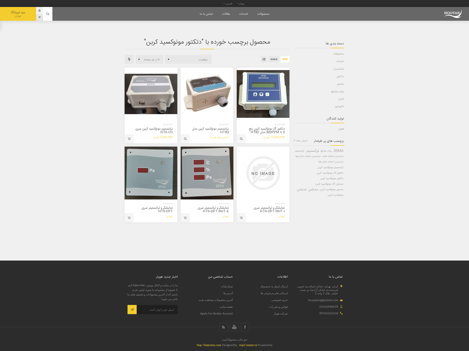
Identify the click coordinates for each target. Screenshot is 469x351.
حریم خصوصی (279, 299)
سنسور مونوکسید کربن (332, 189)
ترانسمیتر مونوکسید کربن (330, 167)
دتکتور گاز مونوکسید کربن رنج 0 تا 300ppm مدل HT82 (267, 130)
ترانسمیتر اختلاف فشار (333, 156)
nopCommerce (248, 345)
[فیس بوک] (245, 327)
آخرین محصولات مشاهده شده (216, 299)
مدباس (313, 189)
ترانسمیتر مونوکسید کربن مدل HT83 (210, 130)
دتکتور (340, 76)
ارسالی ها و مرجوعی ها (274, 293)
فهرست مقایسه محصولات (129, 59)
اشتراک (132, 309)
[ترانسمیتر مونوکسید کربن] (151, 94)
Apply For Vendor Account (216, 313)
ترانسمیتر (339, 69)
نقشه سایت (226, 306)
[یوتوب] (234, 327)
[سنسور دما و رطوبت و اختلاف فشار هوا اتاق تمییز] (207, 173)
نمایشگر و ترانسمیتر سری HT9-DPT (157, 209)
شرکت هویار (281, 313)
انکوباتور (339, 106)
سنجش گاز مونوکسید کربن (329, 184)
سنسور (340, 84)
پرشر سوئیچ (337, 91)
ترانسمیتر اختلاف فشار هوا (308, 156)
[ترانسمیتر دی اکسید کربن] (207, 94)
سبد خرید (18, 14)
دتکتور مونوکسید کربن (332, 178)
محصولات (338, 54)
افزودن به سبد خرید (129, 138)
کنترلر (341, 99)
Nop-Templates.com (209, 345)
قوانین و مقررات (278, 306)
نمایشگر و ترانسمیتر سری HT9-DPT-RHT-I (269, 209)
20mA (339, 151)
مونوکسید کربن (336, 195)
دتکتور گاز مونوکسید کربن (330, 173)
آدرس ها (228, 293)
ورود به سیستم (37, 10)
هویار (341, 129)
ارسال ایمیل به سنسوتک (274, 286)
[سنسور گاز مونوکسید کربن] (263, 94)
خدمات (340, 61)
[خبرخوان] (223, 327)
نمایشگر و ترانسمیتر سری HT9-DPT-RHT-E (213, 209)
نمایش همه (302, 141)
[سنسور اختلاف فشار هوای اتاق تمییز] (151, 173)
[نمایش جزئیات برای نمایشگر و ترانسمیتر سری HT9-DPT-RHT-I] (263, 173)
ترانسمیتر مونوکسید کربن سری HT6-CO (154, 130)
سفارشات (227, 286)
